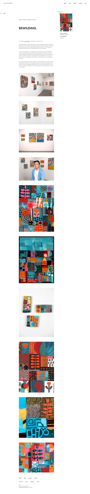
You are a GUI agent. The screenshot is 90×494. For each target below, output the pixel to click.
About (65, 3)
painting (34, 19)
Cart (85, 3)
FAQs (19, 484)
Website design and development (23, 487)
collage (20, 19)
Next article (60, 11)
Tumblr (38, 481)
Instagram (32, 481)
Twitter (26, 481)
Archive (75, 3)
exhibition (29, 19)
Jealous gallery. (27, 41)
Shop (70, 3)
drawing (25, 19)
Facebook (21, 481)
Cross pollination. (63, 36)
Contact (80, 3)
